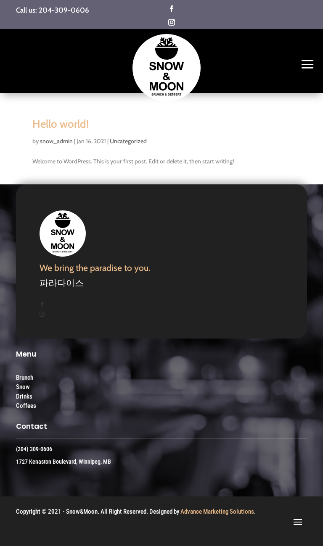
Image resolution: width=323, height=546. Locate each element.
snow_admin (56, 141)
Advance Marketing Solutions (217, 511)
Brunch (24, 377)
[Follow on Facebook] (208, 9)
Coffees (26, 406)
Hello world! (60, 124)
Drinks (24, 396)
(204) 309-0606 (34, 449)
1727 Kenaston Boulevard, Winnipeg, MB (63, 461)
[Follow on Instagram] (208, 22)
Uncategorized (128, 141)
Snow (23, 387)
